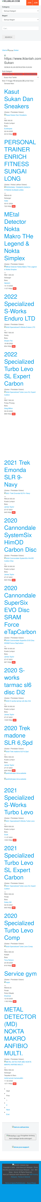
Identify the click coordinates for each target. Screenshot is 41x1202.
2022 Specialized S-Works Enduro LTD (19, 307)
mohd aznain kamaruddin (13, 1078)
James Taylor (9, 507)
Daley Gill (8, 902)
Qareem (7, 283)
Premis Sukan (18, 74)
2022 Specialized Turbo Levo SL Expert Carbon (19, 368)
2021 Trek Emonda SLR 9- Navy (17, 473)
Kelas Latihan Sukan (30, 74)
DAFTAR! (29, 2)
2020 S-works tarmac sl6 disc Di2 (17, 681)
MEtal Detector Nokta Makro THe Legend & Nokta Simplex (18, 236)
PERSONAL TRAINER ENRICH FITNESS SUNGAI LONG (20, 160)
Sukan (16, 50)
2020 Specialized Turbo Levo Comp (19, 926)
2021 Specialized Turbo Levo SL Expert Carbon (19, 862)
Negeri (5, 15)
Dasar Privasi (31, 1183)
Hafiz (6, 201)
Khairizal (7, 996)
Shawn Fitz (8, 340)
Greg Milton (8, 408)
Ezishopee (8, 128)
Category (5, 7)
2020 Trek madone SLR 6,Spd (18, 734)
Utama (4, 50)
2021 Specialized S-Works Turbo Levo (19, 801)
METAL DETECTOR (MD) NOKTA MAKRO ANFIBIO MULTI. (20, 1031)
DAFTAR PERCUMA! (36, 3)
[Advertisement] (20, 435)
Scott (6, 834)
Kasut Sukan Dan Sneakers (18, 98)
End (7, 1114)
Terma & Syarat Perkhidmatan (15, 1183)
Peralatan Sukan (8, 74)
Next (8, 1109)
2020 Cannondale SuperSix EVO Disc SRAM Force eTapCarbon (20, 609)
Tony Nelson (9, 960)
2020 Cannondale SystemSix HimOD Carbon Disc (20, 534)
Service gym (20, 973)
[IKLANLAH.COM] (11, 2)
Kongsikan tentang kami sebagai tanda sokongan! (22, 1137)
